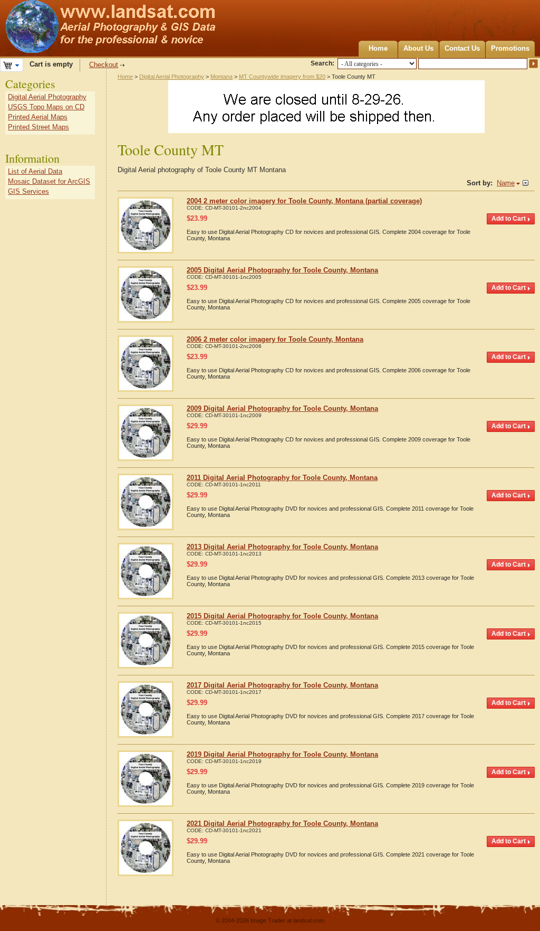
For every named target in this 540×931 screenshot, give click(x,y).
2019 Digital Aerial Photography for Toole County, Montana (282, 754)
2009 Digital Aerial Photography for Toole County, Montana (282, 408)
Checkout (103, 65)
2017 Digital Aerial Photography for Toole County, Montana (282, 685)
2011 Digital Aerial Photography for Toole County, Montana (282, 478)
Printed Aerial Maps (38, 117)
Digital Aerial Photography (171, 76)
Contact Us (462, 48)
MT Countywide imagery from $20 (282, 76)
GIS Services (28, 191)
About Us (418, 48)
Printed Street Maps (38, 127)
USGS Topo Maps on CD (46, 107)
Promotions (510, 48)
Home (378, 48)
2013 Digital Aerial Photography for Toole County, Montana (282, 547)
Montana (221, 76)
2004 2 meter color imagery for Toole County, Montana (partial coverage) (304, 201)
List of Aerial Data (35, 171)
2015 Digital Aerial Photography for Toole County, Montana (282, 616)
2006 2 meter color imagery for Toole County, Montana (275, 339)
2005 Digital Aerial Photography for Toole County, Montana (282, 270)
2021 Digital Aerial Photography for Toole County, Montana (282, 823)
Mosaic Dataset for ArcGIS (49, 181)
